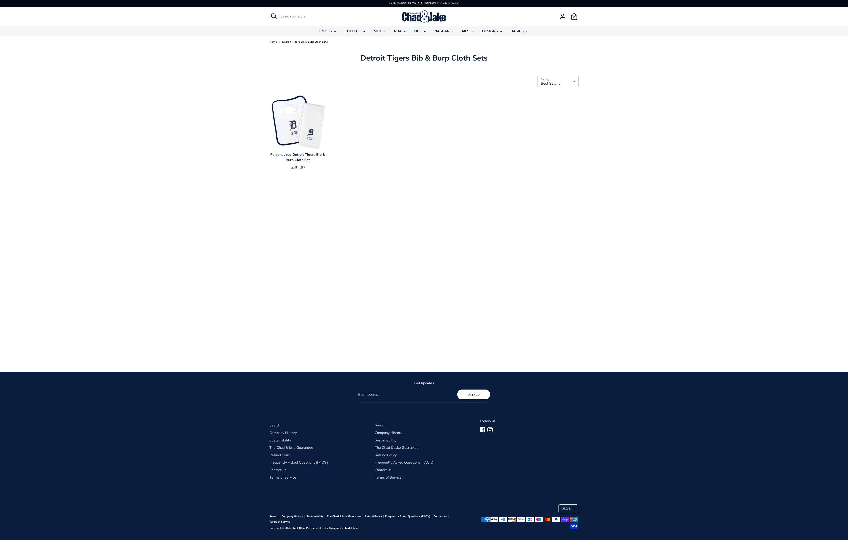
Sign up (474, 394)
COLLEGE (353, 31)
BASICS (517, 31)
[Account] (562, 16)
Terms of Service (282, 477)
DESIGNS (490, 31)
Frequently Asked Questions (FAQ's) (298, 462)
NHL (418, 31)
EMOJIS (326, 31)
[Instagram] (490, 429)
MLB (378, 31)
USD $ (566, 509)
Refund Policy (280, 455)
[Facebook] (482, 429)
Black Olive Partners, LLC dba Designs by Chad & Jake (325, 528)
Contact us (277, 470)
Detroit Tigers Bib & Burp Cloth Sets (305, 42)
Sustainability (280, 440)
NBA (398, 31)
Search (274, 425)
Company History (283, 432)
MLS (466, 31)
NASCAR (442, 31)
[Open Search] (273, 16)
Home (273, 42)
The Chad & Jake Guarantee (291, 447)
